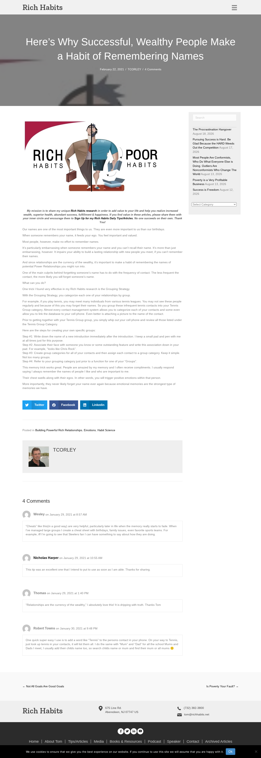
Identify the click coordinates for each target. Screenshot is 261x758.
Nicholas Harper (46, 558)
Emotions (90, 430)
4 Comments (153, 69)
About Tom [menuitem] (53, 741)
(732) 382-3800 (194, 708)
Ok (230, 751)
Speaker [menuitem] (174, 741)
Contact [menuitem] (193, 741)
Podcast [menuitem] (154, 741)
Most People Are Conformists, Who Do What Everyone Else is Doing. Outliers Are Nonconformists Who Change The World (215, 166)
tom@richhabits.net (196, 714)
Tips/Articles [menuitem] (78, 741)
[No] (256, 751)
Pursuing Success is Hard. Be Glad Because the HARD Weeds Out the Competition (213, 143)
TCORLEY (134, 69)
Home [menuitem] (34, 741)
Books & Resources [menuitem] (126, 741)
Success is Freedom (206, 189)
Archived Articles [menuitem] (218, 741)
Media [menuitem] (99, 741)
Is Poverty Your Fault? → (222, 686)
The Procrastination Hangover (212, 129)
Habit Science (106, 430)
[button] (121, 731)
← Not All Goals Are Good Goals (43, 686)
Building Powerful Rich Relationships (58, 430)
